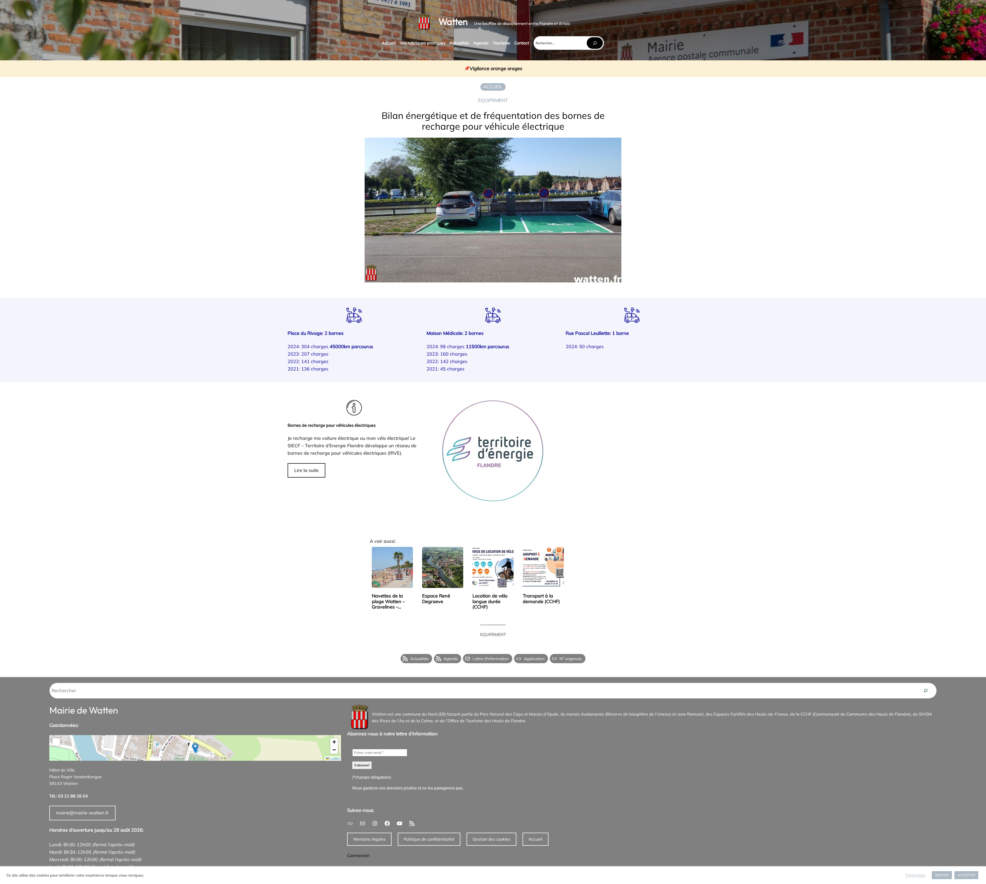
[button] (195, 748)
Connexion (358, 855)
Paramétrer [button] (915, 875)
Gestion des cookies (491, 839)
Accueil (535, 839)
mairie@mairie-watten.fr (82, 813)
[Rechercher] (595, 43)
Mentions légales (369, 839)
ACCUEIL (493, 87)
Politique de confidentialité (429, 839)
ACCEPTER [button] (966, 875)
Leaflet (334, 759)
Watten (453, 21)
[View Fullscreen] (56, 742)
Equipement (493, 100)
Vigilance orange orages (496, 68)
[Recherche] (925, 690)
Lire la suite (306, 470)
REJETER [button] (942, 875)
